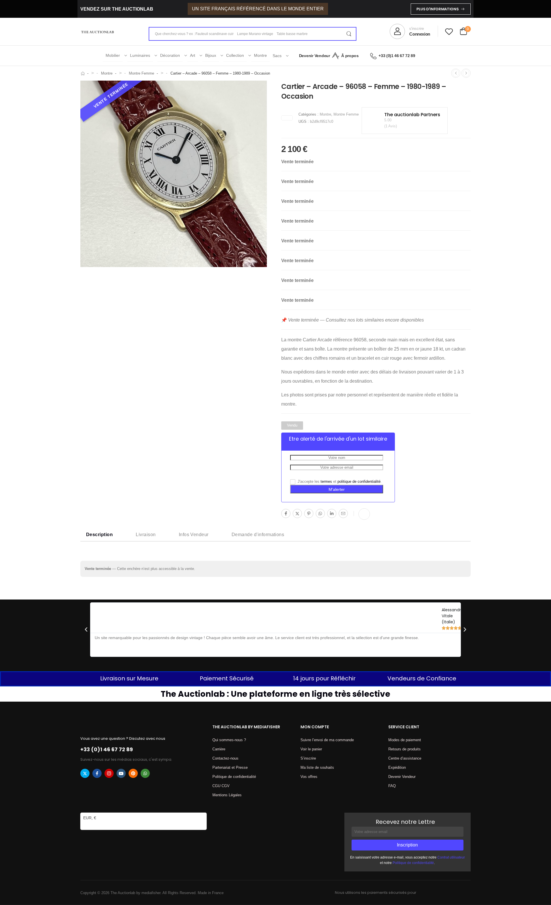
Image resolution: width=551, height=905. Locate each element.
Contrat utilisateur (451, 857)
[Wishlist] (449, 31)
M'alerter (337, 489)
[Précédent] (455, 73)
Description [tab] (99, 534)
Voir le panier (311, 749)
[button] (86, 629)
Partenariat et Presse (230, 767)
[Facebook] (285, 513)
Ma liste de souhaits (317, 767)
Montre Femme (141, 73)
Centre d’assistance (404, 758)
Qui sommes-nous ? (229, 740)
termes (326, 481)
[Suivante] (466, 73)
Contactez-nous (225, 758)
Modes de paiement (404, 740)
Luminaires (140, 55)
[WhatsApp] (320, 513)
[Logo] (97, 31)
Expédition (397, 767)
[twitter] (85, 773)
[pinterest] (133, 773)
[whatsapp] (145, 773)
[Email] (343, 513)
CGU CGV (221, 786)
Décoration (170, 55)
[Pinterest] (308, 513)
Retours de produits (404, 749)
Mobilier (113, 55)
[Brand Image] (287, 117)
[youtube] (121, 773)
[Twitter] (297, 513)
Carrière (218, 749)
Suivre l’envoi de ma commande (327, 740)
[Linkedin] (331, 513)
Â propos (349, 55)
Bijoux (210, 55)
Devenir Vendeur (314, 55)
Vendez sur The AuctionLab (116, 9)
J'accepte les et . (339, 481)
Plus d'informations (437, 9)
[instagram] (109, 773)
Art (192, 55)
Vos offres (308, 776)
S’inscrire (308, 758)
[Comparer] (364, 514)
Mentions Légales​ (227, 795)
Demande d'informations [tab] (258, 534)
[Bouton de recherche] (348, 34)
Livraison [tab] (146, 534)
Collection (235, 55)
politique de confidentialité (359, 481)
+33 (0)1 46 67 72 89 (397, 55)
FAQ (392, 786)
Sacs (277, 55)
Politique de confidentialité (234, 776)
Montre (260, 55)
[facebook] (97, 773)
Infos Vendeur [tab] (194, 534)
